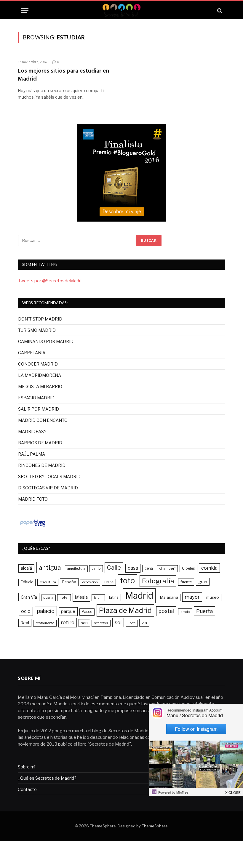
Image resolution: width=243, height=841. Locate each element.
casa (133, 568)
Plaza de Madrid (125, 610)
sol (118, 622)
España (69, 581)
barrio (96, 568)
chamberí (167, 568)
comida (209, 568)
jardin (98, 597)
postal (166, 611)
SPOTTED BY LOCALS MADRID (49, 476)
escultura (48, 582)
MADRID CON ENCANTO (43, 420)
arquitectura (76, 569)
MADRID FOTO (33, 499)
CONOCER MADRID (38, 363)
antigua (50, 567)
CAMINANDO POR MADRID (45, 341)
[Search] (219, 10)
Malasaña (169, 597)
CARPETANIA (31, 352)
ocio (26, 611)
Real (25, 622)
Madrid (139, 595)
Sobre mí (26, 766)
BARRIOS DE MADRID (40, 442)
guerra (48, 598)
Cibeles (188, 568)
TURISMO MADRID (37, 330)
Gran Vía (29, 597)
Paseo (87, 612)
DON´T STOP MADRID (40, 318)
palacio (46, 611)
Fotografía (158, 581)
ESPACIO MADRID (36, 397)
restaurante (45, 623)
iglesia (81, 597)
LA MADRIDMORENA (39, 375)
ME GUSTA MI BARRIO (40, 386)
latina (114, 597)
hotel (64, 597)
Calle (114, 567)
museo (212, 597)
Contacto (27, 789)
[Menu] (24, 10)
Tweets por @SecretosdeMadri (49, 280)
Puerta (204, 611)
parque (68, 611)
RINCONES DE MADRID (41, 465)
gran (202, 581)
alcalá (26, 568)
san (84, 622)
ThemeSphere (155, 826)
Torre (131, 623)
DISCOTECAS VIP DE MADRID (48, 487)
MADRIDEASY (32, 431)
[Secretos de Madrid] (121, 10)
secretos (101, 623)
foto (127, 580)
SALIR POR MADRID (38, 408)
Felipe (108, 582)
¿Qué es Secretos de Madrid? (47, 778)
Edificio (27, 582)
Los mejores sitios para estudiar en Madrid (63, 75)
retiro (67, 622)
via (144, 622)
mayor (192, 597)
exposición (90, 582)
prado (185, 612)
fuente (186, 582)
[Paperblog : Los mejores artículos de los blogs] (32, 526)
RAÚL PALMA (31, 453)
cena (149, 568)
